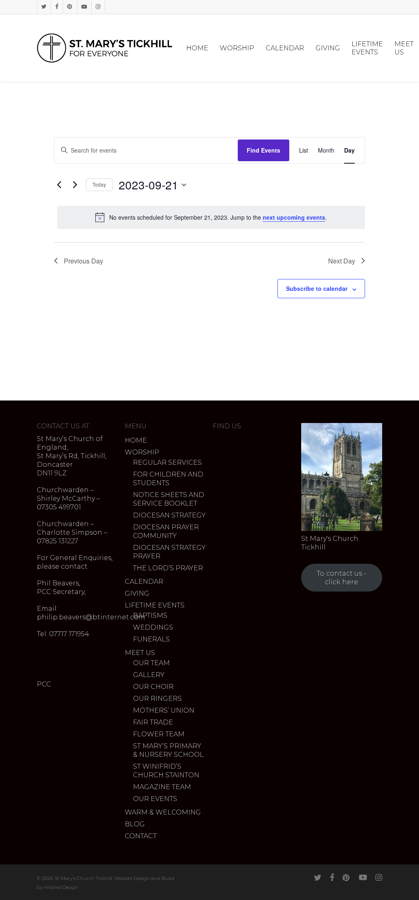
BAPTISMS (150, 615)
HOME (136, 440)
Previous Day (83, 261)
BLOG (135, 824)
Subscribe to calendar (316, 288)
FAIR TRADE (153, 722)
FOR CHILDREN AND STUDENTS (168, 478)
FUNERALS (151, 639)
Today (99, 184)
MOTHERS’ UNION (163, 710)
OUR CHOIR (153, 687)
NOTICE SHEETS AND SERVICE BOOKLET (168, 499)
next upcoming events (294, 217)
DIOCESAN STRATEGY (169, 515)
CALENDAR (144, 581)
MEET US (140, 653)
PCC (44, 684)
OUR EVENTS (155, 799)
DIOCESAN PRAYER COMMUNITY (166, 531)
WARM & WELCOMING (163, 812)
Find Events (263, 150)
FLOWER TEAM (159, 734)
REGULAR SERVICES (167, 462)
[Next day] (75, 185)
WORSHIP (142, 452)
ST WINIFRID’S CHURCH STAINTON (166, 771)
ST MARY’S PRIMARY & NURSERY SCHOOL (168, 750)
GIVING (137, 593)
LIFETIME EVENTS (155, 605)
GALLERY (148, 675)
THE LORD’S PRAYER (168, 568)
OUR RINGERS (157, 698)
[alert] (211, 217)
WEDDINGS (153, 627)
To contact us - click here (341, 577)
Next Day (341, 261)
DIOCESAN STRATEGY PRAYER (169, 552)
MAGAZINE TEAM (162, 787)
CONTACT (141, 836)
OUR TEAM (151, 663)
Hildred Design (61, 887)
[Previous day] (59, 185)
